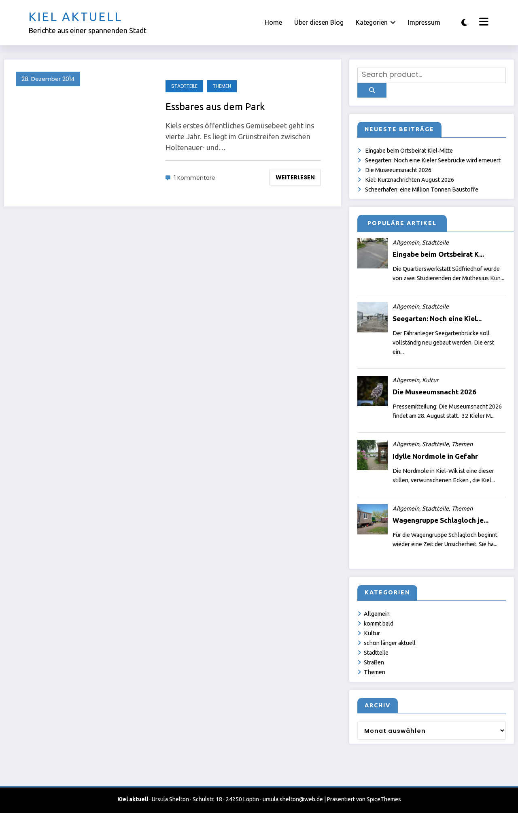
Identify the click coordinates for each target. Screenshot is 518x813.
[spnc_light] (464, 22)
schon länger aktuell (390, 643)
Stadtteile (184, 86)
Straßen (374, 662)
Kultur (372, 633)
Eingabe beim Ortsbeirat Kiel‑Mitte (409, 150)
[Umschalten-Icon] (482, 23)
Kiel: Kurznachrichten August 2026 (409, 180)
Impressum (424, 22)
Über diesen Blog (319, 22)
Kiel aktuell (75, 16)
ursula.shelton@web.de (293, 799)
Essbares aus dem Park (215, 106)
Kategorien (372, 22)
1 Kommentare (194, 178)
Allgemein (377, 614)
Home (273, 22)
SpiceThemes (384, 799)
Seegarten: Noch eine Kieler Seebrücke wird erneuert (433, 160)
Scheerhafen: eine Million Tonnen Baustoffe (421, 189)
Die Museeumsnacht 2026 (398, 170)
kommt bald (378, 623)
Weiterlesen (295, 177)
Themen (222, 86)
